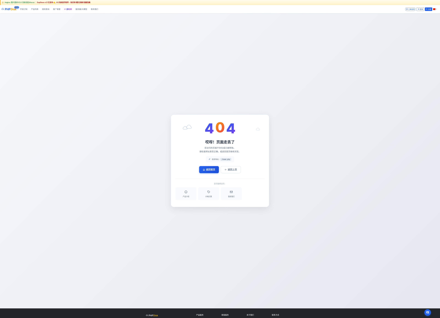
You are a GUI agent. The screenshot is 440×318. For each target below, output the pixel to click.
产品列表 (34, 9)
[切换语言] (435, 9)
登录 (421, 9)
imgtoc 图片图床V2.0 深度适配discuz (19, 2)
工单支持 (411, 9)
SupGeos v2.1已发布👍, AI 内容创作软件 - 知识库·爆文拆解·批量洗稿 (63, 2)
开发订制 (23, 9)
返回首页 (210, 169)
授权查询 (45, 9)
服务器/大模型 (81, 9)
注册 (429, 9)
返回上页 (232, 169)
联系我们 (94, 9)
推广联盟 (56, 9)
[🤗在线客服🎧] (427, 312)
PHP (10, 9)
